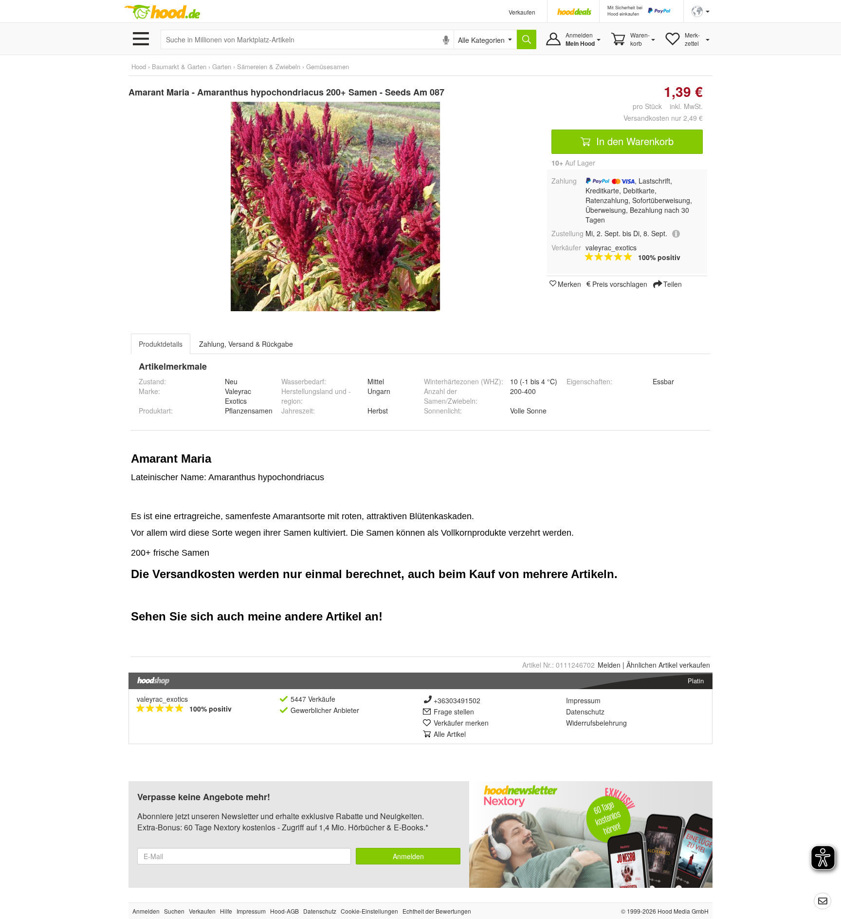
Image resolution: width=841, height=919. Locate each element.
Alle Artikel (450, 734)
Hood (138, 66)
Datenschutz (585, 711)
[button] (701, 10)
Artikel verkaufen (668, 665)
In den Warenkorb (633, 141)
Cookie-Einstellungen (369, 911)
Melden (609, 665)
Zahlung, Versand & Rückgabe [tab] (246, 344)
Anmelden (408, 856)
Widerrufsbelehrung (596, 723)
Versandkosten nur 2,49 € (663, 118)
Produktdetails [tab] (161, 344)
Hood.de (162, 12)
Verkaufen (522, 12)
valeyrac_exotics (162, 699)
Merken (569, 283)
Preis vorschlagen (619, 283)
